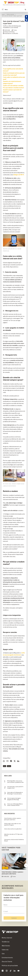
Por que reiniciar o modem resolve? (13, 87)
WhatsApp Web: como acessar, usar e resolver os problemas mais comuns (15, 781)
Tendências (5, 942)
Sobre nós (5, 950)
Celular (5, 868)
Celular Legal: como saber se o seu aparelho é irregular (12, 824)
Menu (6, 9)
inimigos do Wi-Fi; (18, 174)
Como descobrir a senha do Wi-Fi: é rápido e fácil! (15, 787)
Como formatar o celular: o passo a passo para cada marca (12, 819)
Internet (9, 766)
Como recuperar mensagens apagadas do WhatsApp (14, 798)
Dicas (5, 766)
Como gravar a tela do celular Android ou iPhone (14, 840)
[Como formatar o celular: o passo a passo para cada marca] (14, 861)
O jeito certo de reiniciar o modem (13, 85)
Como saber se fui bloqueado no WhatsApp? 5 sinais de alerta (15, 793)
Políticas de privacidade (10, 965)
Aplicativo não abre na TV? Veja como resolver (13, 834)
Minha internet (7, 938)
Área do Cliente (7, 961)
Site (3, 954)
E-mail (6, 911)
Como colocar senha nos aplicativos (13, 829)
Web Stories (6, 946)
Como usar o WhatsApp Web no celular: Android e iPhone (15, 804)
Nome (5, 905)
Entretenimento (7, 957)
